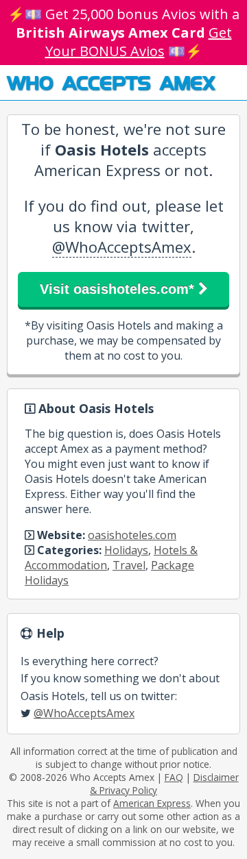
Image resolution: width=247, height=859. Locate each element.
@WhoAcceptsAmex (121, 246)
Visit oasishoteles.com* (119, 289)
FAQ (174, 777)
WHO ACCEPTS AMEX (111, 82)
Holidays (126, 550)
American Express (152, 803)
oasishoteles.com (132, 535)
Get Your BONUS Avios (138, 41)
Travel (129, 565)
